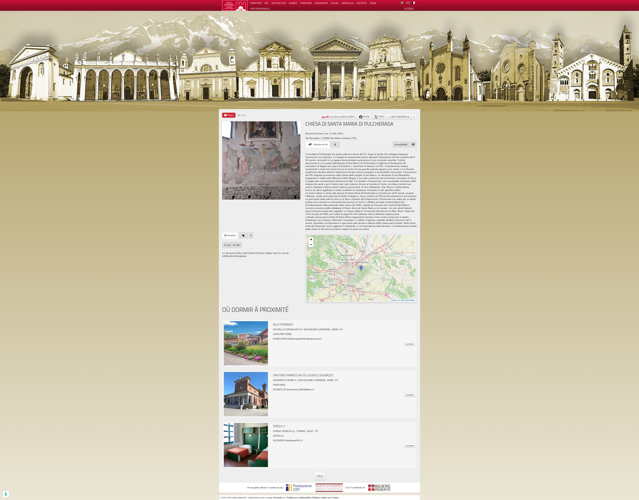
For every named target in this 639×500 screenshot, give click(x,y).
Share (365, 116)
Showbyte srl (279, 498)
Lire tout (409, 344)
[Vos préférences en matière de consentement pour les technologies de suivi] (6, 494)
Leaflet (394, 300)
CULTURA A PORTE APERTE (342, 116)
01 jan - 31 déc (232, 245)
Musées (293, 3)
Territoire (255, 3)
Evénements (321, 3)
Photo (230, 115)
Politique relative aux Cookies (325, 498)
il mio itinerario (398, 116)
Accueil (335, 3)
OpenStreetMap (408, 300)
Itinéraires (306, 3)
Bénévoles (347, 3)
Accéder (409, 8)
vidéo (243, 115)
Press (373, 3)
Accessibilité (401, 144)
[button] (361, 268)
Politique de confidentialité (299, 498)
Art (266, 3)
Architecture (279, 3)
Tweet (381, 116)
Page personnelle (260, 8)
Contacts (361, 3)
